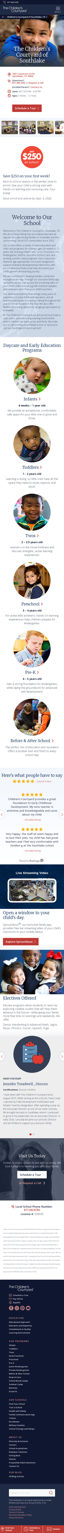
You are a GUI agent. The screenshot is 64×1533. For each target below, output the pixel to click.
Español (16, 1302)
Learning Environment (19, 1333)
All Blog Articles (16, 1476)
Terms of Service (16, 1512)
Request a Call (36, 82)
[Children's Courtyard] (15, 10)
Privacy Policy (15, 1509)
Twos (11, 1352)
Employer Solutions (18, 1452)
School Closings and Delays (22, 1429)
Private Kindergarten (19, 1370)
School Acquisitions (18, 1448)
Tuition (12, 1418)
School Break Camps (18, 1381)
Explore (19, 941)
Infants (12, 1345)
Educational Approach (19, 1322)
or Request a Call (30, 1183)
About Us (15, 1437)
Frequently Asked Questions (22, 1462)
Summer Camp (16, 1384)
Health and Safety (17, 1411)
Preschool (13, 1359)
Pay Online (18, 1299)
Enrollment (14, 1421)
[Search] (51, 1493)
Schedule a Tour (20, 1295)
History (12, 1459)
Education (16, 1318)
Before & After (30, 740)
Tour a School (15, 1407)
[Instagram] (17, 1308)
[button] (30, 1134)
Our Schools (18, 1400)
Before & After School (19, 1373)
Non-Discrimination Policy (20, 1515)
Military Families (17, 1425)
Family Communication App (22, 1414)
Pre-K (11, 1363)
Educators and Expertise (20, 1325)
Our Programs (19, 1341)
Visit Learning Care (17, 1507)
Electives (13, 1388)
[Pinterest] (22, 1308)
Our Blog (15, 1472)
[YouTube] (28, 1308)
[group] (9, 127)
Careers (12, 1445)
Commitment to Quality (20, 1329)
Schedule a (25, 108)
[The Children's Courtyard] (21, 1288)
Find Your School (17, 1404)
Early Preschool (16, 1356)
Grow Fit (13, 1391)
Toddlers (13, 1349)
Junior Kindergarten (18, 1366)
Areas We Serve (16, 1517)
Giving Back (14, 1455)
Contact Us (36, 87)
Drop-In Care (15, 1377)
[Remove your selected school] (2, 17)
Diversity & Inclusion (18, 1441)
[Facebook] (11, 1308)
